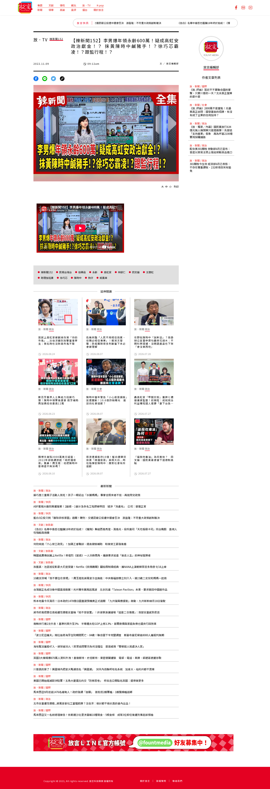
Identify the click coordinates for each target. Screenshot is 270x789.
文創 (51, 5)
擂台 (84, 10)
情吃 (62, 5)
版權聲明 (161, 780)
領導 (51, 10)
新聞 (39, 10)
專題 (39, 5)
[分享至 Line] (44, 78)
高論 (62, 10)
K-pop (100, 5)
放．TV (86, 5)
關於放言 (99, 10)
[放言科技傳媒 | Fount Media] (25, 7)
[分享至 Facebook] (35, 78)
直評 (73, 10)
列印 (176, 186)
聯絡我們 (177, 780)
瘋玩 (73, 5)
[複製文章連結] (62, 78)
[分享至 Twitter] (53, 78)
